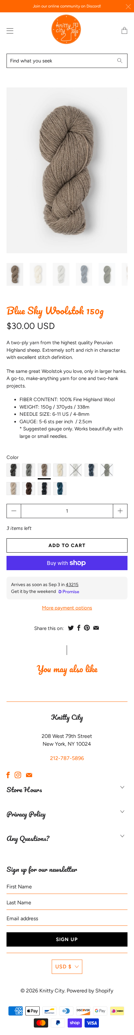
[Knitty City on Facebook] (8, 775)
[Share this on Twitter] (71, 628)
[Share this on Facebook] (78, 628)
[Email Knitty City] (29, 775)
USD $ (63, 966)
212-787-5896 (67, 758)
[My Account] (8, 30)
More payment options (67, 608)
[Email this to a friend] (96, 628)
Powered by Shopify (90, 991)
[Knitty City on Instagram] (18, 775)
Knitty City (51, 991)
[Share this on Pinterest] (87, 628)
